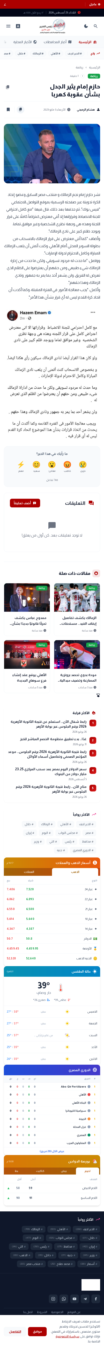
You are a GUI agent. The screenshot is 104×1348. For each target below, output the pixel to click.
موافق (37, 1331)
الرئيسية (88, 42)
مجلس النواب (67, 833)
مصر (6, 53)
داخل (45, 1255)
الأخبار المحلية (25, 42)
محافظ (87, 841)
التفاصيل (15, 1331)
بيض (64, 1170)
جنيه (61, 850)
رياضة (79, 67)
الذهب (75, 872)
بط (16, 1170)
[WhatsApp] (63, 1299)
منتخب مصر (31, 1264)
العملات (29, 872)
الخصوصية (57, 1312)
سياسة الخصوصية (68, 1336)
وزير (38, 841)
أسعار (88, 1264)
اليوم (46, 833)
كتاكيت (40, 1170)
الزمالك (38, 53)
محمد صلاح (62, 1264)
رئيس (69, 841)
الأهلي (55, 53)
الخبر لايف (75, 53)
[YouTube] (74, 1299)
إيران (30, 833)
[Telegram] (85, 1299)
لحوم (87, 1170)
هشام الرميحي (88, 109)
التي (53, 841)
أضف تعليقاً (25, 503)
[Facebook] (95, 1299)
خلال (21, 53)
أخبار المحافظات (58, 42)
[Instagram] (53, 1299)
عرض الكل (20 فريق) (52, 1151)
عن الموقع (74, 1312)
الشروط (42, 1312)
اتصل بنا (28, 1312)
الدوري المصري (83, 850)
